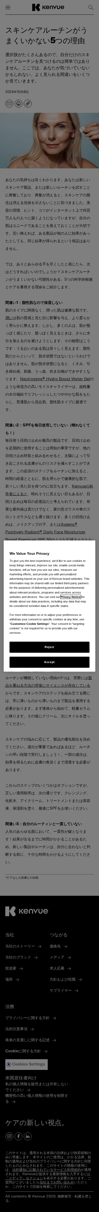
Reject (49, 647)
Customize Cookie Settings (30, 623)
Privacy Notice (71, 596)
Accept (49, 662)
